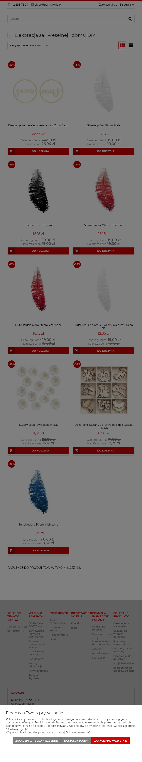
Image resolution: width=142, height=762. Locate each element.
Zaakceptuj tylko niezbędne (36, 740)
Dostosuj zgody (76, 740)
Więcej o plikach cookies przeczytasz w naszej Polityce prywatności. (49, 732)
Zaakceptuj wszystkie (110, 740)
